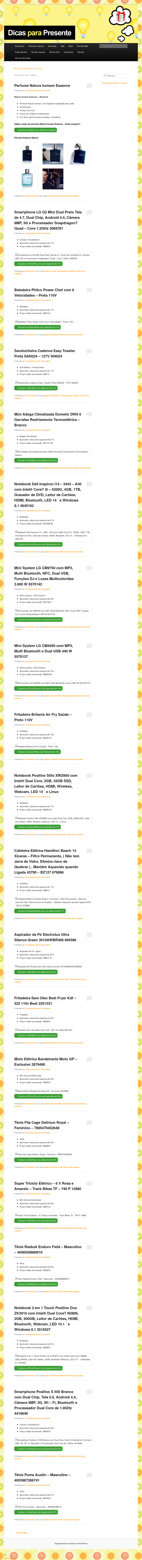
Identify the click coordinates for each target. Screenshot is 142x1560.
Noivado (81, 52)
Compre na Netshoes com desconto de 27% (37, 1512)
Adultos (47, 271)
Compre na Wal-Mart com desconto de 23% (37, 972)
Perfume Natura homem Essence (42, 85)
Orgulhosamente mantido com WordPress (71, 1543)
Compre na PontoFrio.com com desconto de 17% (39, 263)
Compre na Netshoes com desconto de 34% (37, 1159)
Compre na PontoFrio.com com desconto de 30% (39, 1448)
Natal (71, 46)
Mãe (62, 46)
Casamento (68, 52)
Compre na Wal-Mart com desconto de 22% (37, 1220)
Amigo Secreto (21, 52)
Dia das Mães (82, 46)
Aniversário (19, 46)
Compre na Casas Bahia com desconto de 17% (38, 327)
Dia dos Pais (54, 52)
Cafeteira (54, 918)
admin (47, 90)
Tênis (60, 1167)
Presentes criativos (36, 46)
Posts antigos (20, 1532)
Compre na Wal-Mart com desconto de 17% (37, 388)
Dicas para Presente (22, 68)
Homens (38, 68)
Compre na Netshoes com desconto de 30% (37, 1284)
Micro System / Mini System (69, 627)
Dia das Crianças (38, 52)
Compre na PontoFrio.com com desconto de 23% (39, 1096)
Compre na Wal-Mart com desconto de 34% (37, 1035)
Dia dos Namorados (23, 58)
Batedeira (55, 334)
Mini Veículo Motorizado (67, 1103)
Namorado (52, 46)
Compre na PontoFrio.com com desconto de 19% (39, 688)
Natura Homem (31, 196)
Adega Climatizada (51, 468)
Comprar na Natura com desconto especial (37, 130)
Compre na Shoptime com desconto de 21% (37, 460)
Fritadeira (54, 759)
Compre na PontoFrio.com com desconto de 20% (39, 619)
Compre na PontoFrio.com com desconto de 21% (39, 544)
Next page (8, 1558)
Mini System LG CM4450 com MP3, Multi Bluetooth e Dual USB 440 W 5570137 (43, 651)
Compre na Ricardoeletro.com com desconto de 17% (41, 911)
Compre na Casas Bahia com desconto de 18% (38, 751)
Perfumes (58, 196)
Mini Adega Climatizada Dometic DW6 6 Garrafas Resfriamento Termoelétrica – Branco (47, 419)
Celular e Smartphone (59, 271)
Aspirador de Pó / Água (60, 979)
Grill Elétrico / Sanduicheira (61, 395)
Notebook (62, 551)
